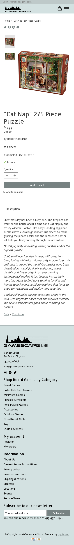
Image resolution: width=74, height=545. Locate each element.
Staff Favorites (13, 429)
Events (8, 493)
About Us (9, 459)
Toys (7, 424)
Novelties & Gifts (14, 419)
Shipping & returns (15, 479)
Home (7, 20)
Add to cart (37, 185)
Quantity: (8, 169)
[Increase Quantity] (14, 175)
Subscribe (59, 513)
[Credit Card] (33, 539)
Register (9, 441)
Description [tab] (13, 209)
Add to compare (14, 191)
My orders (10, 446)
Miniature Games (14, 395)
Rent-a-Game (12, 498)
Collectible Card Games (18, 390)
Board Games (12, 385)
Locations (9, 488)
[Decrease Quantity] (7, 175)
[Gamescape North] (17, 8)
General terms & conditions (20, 464)
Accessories (11, 409)
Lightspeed (63, 534)
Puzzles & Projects (15, 399)
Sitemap (9, 483)
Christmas (18, 314)
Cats (6, 314)
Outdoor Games (13, 414)
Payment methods (15, 474)
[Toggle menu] (66, 8)
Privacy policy (12, 469)
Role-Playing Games (16, 404)
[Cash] (39, 539)
